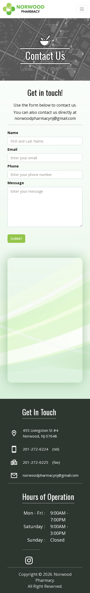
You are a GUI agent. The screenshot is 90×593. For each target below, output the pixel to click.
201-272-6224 (35, 448)
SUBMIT (16, 238)
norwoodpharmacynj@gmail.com (45, 118)
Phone (13, 166)
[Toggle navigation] (82, 9)
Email (12, 149)
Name (13, 132)
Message (16, 182)
